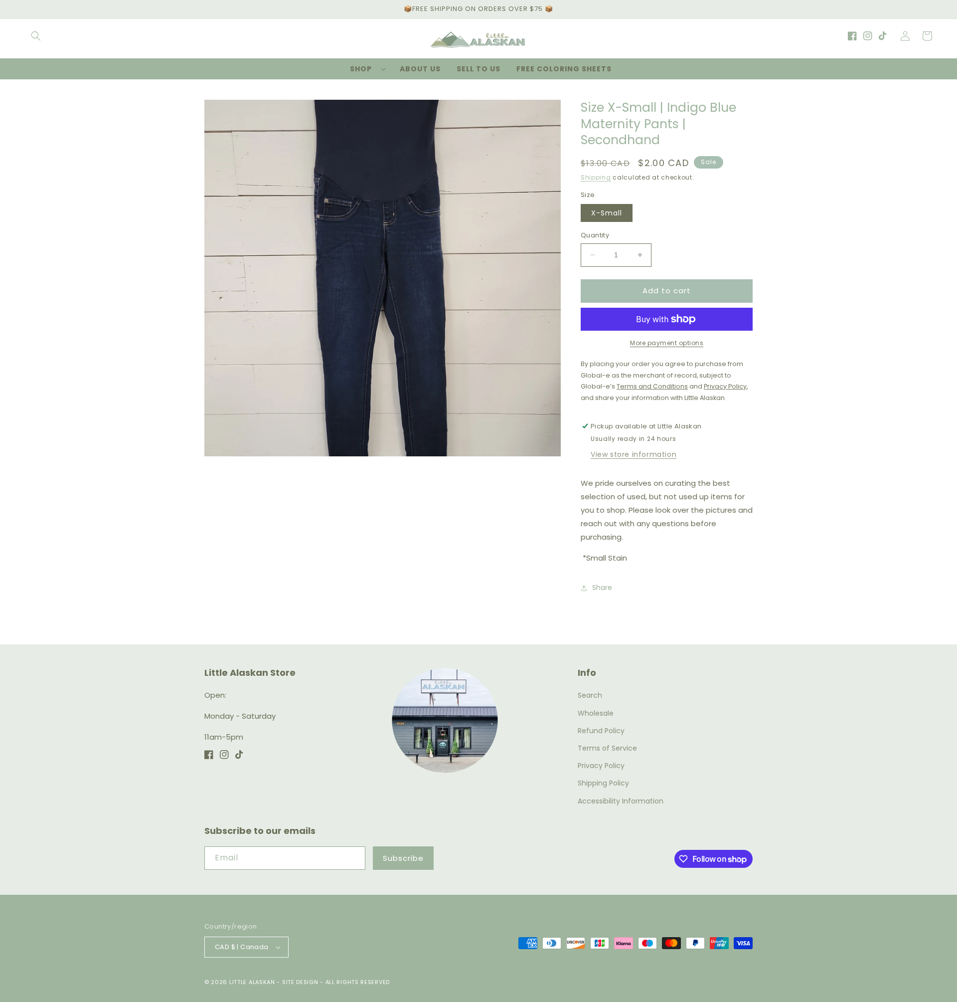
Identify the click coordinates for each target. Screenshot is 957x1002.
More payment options (666, 343)
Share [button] (602, 588)
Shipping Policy (603, 783)
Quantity (595, 235)
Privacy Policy (601, 766)
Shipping (596, 177)
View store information (633, 454)
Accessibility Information (620, 801)
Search (590, 695)
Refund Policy (601, 731)
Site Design (300, 982)
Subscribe (403, 858)
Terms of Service (607, 748)
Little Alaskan (252, 982)
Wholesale (596, 713)
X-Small (606, 213)
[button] (36, 36)
